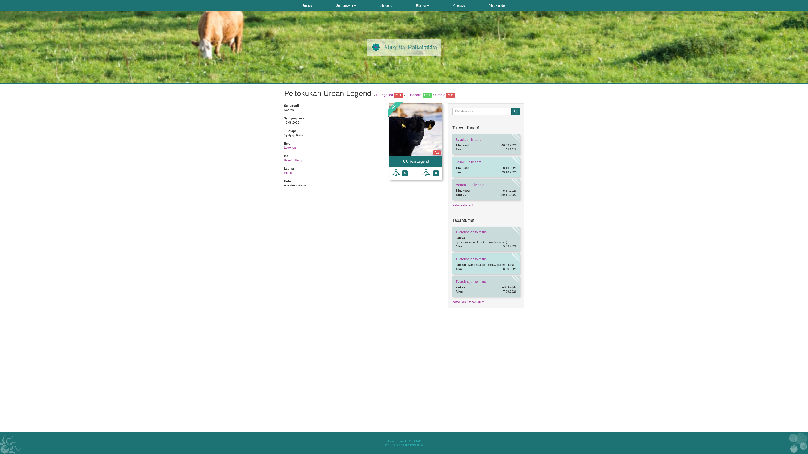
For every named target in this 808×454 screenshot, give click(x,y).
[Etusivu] (376, 47)
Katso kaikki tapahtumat (468, 302)
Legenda (290, 147)
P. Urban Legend (415, 161)
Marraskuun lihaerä (470, 184)
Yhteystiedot (497, 5)
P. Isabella (414, 94)
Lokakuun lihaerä (468, 162)
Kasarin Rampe (294, 160)
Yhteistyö (459, 5)
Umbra (440, 94)
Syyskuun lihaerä (468, 139)
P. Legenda (384, 94)
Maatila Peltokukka (410, 47)
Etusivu (307, 5)
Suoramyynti (345, 5)
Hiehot (288, 172)
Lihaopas (386, 5)
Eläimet (421, 5)
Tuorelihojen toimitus (471, 232)
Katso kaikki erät (463, 205)
